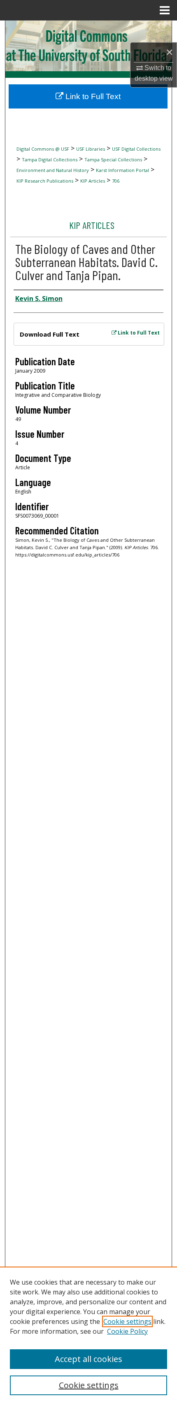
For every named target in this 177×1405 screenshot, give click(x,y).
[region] (88, 1336)
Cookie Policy (127, 1331)
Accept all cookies (88, 1358)
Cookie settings (127, 1321)
